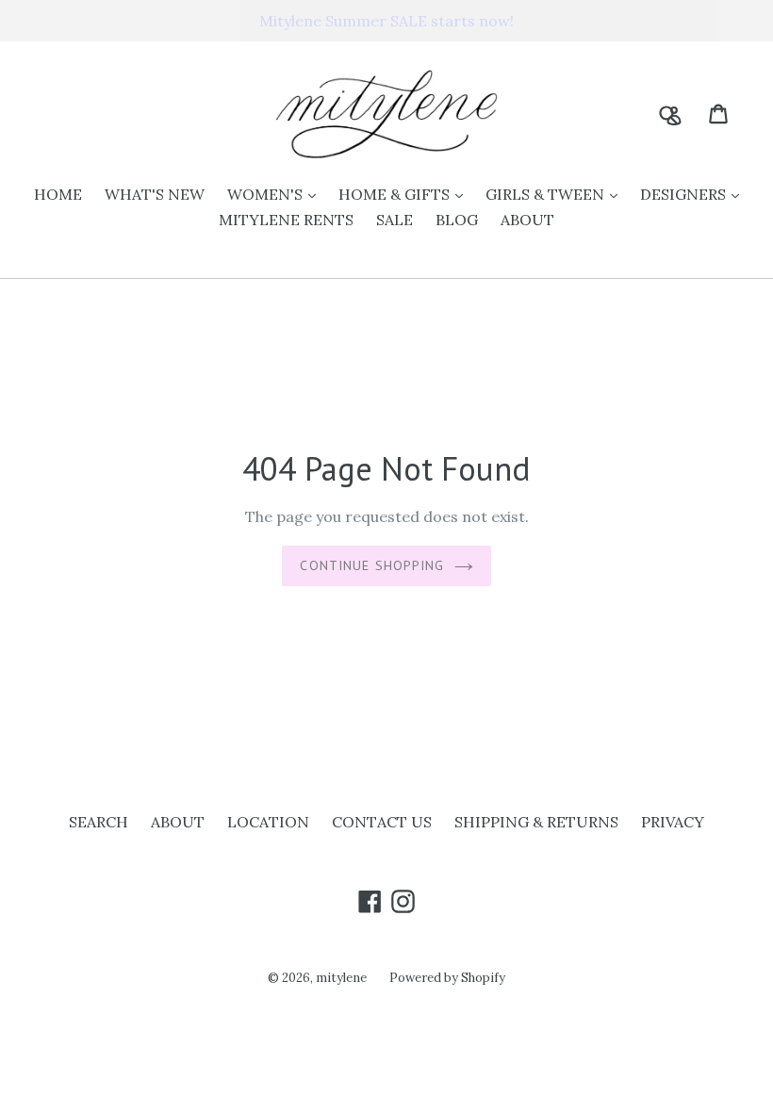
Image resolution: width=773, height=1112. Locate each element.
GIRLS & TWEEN (556, 194)
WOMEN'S (276, 194)
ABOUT (527, 219)
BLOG (457, 219)
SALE (394, 219)
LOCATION (268, 821)
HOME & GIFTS (405, 194)
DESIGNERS (694, 194)
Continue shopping (372, 565)
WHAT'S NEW (155, 194)
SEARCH (98, 821)
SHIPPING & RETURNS (536, 821)
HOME (58, 194)
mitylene (341, 978)
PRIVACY (672, 821)
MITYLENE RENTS (286, 219)
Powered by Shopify (447, 978)
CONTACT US (382, 821)
